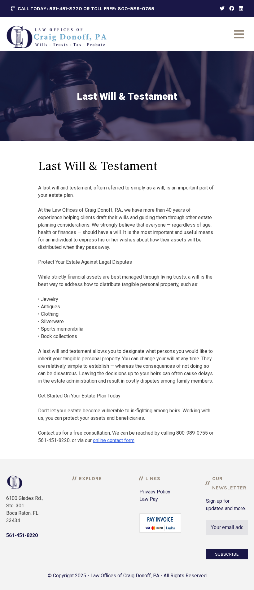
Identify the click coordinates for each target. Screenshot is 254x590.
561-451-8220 (22, 535)
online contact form (113, 440)
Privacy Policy (154, 492)
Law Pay (148, 499)
